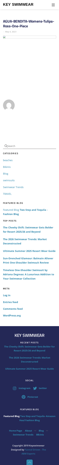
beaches (8, 160)
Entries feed (10, 302)
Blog (5, 173)
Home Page (15, 430)
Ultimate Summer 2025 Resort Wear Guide (29, 251)
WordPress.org (12, 315)
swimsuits (9, 180)
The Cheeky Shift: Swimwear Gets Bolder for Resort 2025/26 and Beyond (28, 229)
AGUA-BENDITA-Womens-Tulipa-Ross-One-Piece (28, 23)
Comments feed (13, 308)
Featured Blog (11, 209)
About (28, 430)
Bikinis (7, 167)
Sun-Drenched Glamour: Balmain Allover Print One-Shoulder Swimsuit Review (28, 260)
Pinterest (32, 396)
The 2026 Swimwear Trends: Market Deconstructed (25, 241)
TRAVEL (7, 193)
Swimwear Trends (13, 187)
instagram (24, 388)
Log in (6, 295)
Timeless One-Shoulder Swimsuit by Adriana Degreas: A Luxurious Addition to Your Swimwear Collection (28, 274)
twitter (42, 388)
